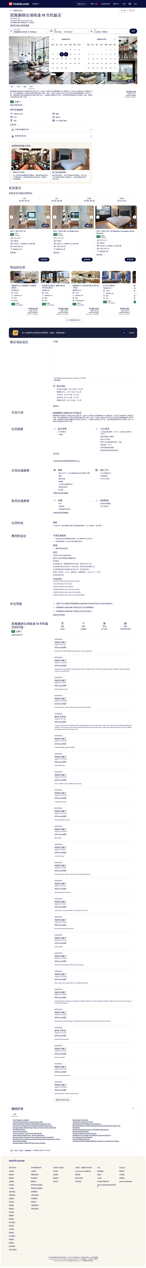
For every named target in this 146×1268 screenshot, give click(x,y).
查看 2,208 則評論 (16, 105)
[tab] (14, 1114)
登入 (135, 4)
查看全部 (13, 124)
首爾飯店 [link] (11, 1215)
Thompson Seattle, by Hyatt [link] (83, 1122)
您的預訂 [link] (55, 1171)
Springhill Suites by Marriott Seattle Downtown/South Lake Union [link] (96, 1126)
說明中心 (116, 4)
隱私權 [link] (99, 1174)
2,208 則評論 (15, 635)
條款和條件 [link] (100, 1171)
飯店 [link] (11, 1150)
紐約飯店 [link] (11, 1232)
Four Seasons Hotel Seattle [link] (82, 1137)
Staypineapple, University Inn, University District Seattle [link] (33, 1137)
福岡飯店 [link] (11, 1219)
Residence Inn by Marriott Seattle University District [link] (92, 1135)
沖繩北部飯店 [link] (35, 1208)
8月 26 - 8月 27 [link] (24, 201)
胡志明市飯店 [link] (13, 1249)
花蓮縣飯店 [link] (34, 1198)
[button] (62, 50)
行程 (124, 4)
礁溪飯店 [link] (11, 1178)
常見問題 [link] (55, 1174)
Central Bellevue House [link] (81, 1139)
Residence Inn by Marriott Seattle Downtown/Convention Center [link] (36, 1139)
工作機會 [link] (121, 1174)
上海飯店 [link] (11, 1229)
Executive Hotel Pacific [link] (81, 1131)
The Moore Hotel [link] (19, 1129)
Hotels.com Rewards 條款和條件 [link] (106, 1185)
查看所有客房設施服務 (60, 513)
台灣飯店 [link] (33, 1171)
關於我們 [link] (121, 1171)
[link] (132, 10)
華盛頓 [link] (21, 1150)
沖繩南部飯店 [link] (35, 1205)
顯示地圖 (57, 380)
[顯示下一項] (136, 293)
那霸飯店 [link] (11, 1242)
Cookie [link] (99, 1178)
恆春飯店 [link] (11, 1212)
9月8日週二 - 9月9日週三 (63, 32)
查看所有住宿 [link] (17, 10)
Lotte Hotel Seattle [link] (20, 1141)
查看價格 (44, 259)
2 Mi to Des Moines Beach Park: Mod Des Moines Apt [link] (32, 1124)
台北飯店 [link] (11, 1171)
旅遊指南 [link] (121, 1178)
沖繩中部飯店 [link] (35, 1195)
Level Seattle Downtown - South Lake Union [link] (28, 1135)
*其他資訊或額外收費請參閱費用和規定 (65, 461)
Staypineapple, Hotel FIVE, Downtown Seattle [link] (29, 1143)
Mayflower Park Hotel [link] (80, 1120)
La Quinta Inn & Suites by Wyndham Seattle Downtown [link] (33, 1126)
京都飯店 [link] (11, 1198)
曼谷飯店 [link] (11, 1225)
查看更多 (56, 406)
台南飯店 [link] (11, 1184)
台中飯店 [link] (11, 1188)
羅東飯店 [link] (11, 1208)
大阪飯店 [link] (11, 1181)
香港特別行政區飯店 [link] (37, 1188)
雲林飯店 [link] (33, 1202)
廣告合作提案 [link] (79, 1178)
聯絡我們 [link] (55, 1178)
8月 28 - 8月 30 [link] (89, 201)
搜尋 (133, 31)
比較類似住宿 (74, 320)
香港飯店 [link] (11, 1205)
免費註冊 (131, 333)
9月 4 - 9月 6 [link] (121, 201)
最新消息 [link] (77, 1174)
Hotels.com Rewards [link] (125, 1181)
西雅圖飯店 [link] (28, 1150)
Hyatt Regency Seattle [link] (21, 1120)
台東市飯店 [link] (12, 1191)
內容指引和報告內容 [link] (103, 1181)
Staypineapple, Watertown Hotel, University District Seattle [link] (34, 1128)
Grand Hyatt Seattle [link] (20, 1131)
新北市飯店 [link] (12, 1222)
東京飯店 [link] (11, 1202)
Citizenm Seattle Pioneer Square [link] (84, 1133)
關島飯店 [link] (33, 1181)
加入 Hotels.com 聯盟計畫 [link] (83, 1171)
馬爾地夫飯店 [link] (35, 1174)
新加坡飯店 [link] (12, 1246)
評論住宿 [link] (55, 1181)
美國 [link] (16, 1150)
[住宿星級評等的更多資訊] (18, 18)
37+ (132, 81)
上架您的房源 (105, 4)
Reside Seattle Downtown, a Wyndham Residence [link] (91, 1129)
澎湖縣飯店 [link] (34, 1191)
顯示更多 (56, 454)
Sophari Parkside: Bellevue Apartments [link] (87, 1124)
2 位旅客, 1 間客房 (100, 32)
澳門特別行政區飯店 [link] (37, 1184)
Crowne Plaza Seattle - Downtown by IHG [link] (28, 1122)
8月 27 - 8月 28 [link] (57, 201)
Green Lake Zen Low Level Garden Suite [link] (27, 1133)
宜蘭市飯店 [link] (12, 1195)
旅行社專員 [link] (78, 1181)
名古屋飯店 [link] (12, 1236)
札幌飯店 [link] (11, 1239)
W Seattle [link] (76, 1128)
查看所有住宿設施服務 (60, 493)
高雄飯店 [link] (11, 1174)
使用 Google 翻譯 (60, 647)
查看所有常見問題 (59, 615)
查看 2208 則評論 (62, 1100)
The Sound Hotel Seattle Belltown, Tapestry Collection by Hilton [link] (96, 1141)
